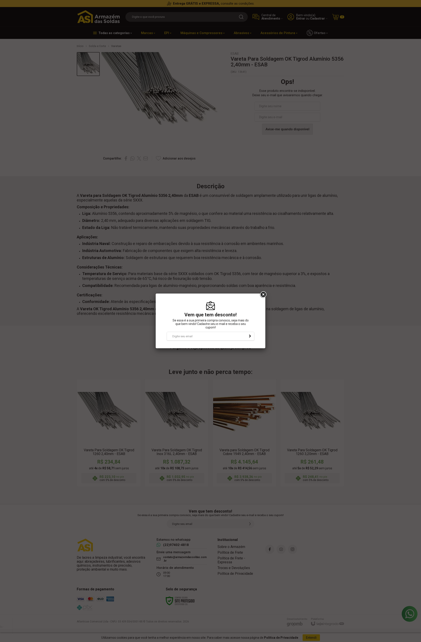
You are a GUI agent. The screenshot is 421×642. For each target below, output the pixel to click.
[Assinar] (250, 336)
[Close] (263, 295)
